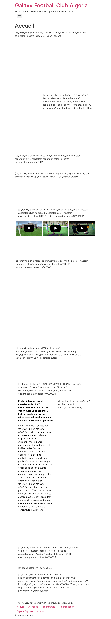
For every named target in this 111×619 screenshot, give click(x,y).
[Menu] (19, 16)
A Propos (33, 606)
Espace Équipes (25, 611)
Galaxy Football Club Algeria (51, 5)
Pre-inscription (66, 606)
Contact (41, 611)
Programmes (48, 606)
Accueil (20, 606)
